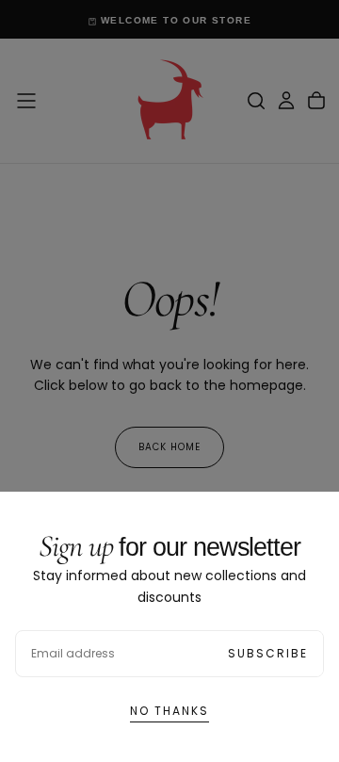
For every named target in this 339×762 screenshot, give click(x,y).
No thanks (169, 711)
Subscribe (268, 653)
